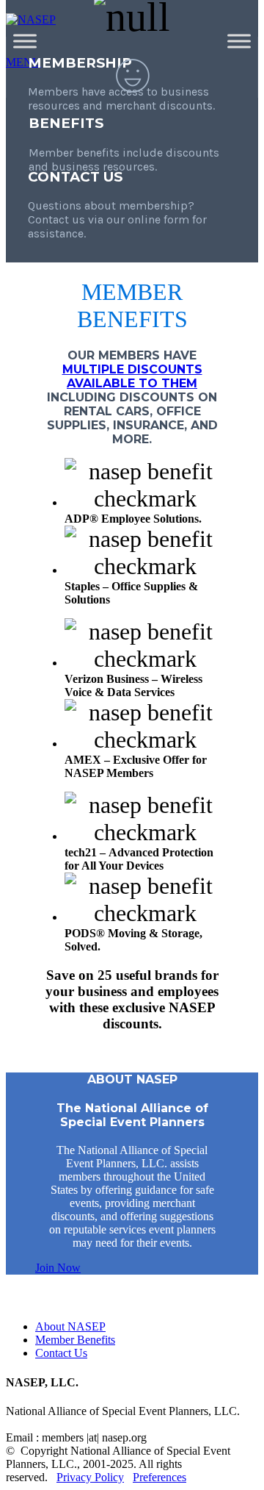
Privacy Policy (90, 1477)
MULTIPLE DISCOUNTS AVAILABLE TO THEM (132, 376)
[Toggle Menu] (25, 41)
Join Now (58, 1267)
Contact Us (61, 1353)
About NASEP (70, 1326)
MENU (23, 62)
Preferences (159, 1477)
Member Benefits (75, 1339)
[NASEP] (31, 19)
